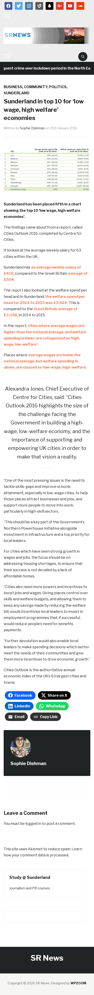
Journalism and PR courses (29, 888)
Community (35, 87)
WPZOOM (78, 983)
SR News (47, 958)
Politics (58, 87)
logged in (33, 823)
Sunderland (16, 93)
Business (13, 87)
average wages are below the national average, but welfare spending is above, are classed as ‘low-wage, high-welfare (45, 361)
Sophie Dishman (32, 128)
